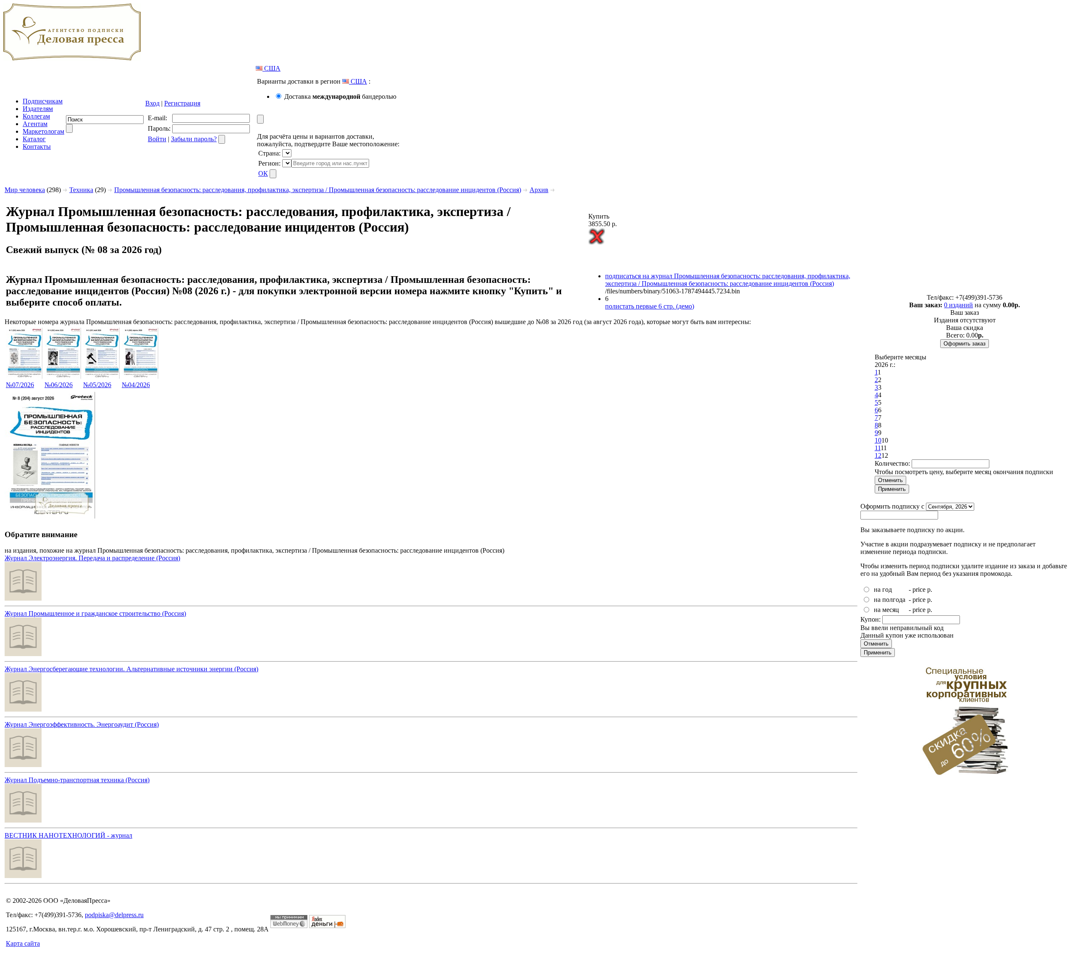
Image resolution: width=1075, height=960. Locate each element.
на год (883, 589)
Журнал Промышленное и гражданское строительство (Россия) (95, 613)
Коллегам (36, 116)
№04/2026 (136, 384)
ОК (263, 173)
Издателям (38, 108)
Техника (81, 189)
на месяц (886, 609)
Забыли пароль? (194, 138)
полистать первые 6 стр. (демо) (649, 306)
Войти (157, 138)
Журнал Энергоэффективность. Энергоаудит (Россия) (82, 724)
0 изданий (958, 305)
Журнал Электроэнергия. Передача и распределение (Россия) (92, 558)
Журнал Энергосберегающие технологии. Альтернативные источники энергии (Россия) (131, 669)
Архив (539, 189)
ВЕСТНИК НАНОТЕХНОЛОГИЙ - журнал (68, 835)
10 (878, 440)
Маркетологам (43, 131)
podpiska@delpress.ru (114, 914)
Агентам (35, 123)
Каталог (34, 138)
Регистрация (182, 103)
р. (929, 589)
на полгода (889, 599)
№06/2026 (59, 384)
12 (878, 455)
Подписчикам (43, 101)
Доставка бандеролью (340, 96)
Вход (152, 103)
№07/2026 (20, 384)
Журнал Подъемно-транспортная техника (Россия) (77, 779)
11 (878, 447)
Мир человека (25, 189)
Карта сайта (23, 943)
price (919, 589)
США (271, 68)
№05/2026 (97, 384)
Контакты (37, 146)
